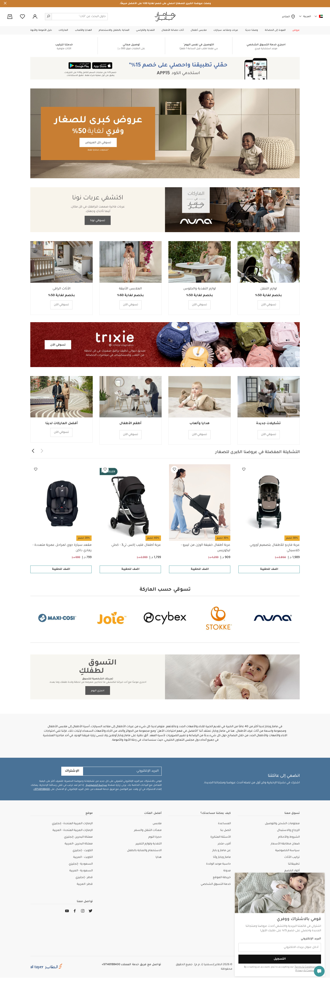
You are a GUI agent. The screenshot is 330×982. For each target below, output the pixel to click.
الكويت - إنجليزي (83, 850)
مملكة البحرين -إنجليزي (78, 837)
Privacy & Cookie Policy (308, 970)
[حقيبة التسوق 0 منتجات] (10, 17)
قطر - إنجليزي (84, 877)
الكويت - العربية (83, 857)
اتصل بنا (225, 830)
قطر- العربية (85, 884)
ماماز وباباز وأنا (222, 857)
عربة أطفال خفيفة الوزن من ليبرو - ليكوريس (205, 548)
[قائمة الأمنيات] (243, 469)
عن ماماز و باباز (221, 850)
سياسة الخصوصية (96, 785)
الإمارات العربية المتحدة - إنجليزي (72, 823)
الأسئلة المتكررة (220, 837)
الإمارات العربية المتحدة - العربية (73, 830)
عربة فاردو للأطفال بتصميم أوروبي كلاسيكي (275, 548)
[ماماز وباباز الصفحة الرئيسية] (165, 16)
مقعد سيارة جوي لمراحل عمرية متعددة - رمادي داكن (62, 548)
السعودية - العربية (81, 870)
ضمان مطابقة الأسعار (285, 843)
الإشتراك (72, 771)
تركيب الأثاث (292, 857)
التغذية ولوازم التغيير (149, 843)
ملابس (157, 823)
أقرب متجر (224, 843)
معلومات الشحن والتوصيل (282, 823)
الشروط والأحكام (289, 837)
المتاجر (286, 16)
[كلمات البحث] (48, 16)
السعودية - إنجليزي (81, 864)
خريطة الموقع (222, 877)
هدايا (159, 857)
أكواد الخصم (292, 870)
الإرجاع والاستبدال (288, 830)
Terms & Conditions (305, 967)
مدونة (227, 870)
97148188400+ (41, 789)
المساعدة (224, 823)
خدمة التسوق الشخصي (216, 884)
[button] (296, 30)
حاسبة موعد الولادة (218, 864)
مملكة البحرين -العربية (79, 843)
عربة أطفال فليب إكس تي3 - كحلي (136, 545)
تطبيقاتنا (294, 864)
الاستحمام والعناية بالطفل (144, 850)
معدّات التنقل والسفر (148, 830)
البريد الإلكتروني (311, 938)
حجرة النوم (155, 837)
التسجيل (280, 959)
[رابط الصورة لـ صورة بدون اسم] (165, 46)
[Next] (33, 451)
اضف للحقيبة (269, 569)
